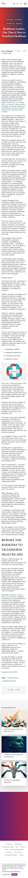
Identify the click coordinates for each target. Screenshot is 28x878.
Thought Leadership (7, 846)
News (17, 846)
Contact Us (9, 852)
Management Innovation (9, 681)
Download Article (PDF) (10, 672)
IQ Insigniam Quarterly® (17, 849)
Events (6, 849)
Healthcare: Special (14, 23)
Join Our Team (18, 852)
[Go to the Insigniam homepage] (4, 3)
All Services (9, 844)
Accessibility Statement (11, 855)
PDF (25, 50)
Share (18, 50)
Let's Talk (14, 834)
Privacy (21, 855)
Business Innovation (14, 19)
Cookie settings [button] (6, 874)
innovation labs (7, 404)
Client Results (18, 844)
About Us (23, 846)
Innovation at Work (13, 677)
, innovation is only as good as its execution (12, 595)
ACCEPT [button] (14, 874)
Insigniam (16, 285)
